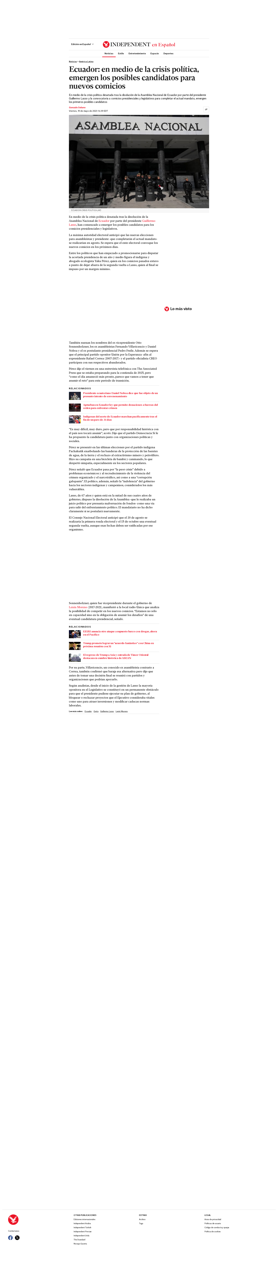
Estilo (121, 53)
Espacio (154, 53)
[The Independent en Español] (139, 44)
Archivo (142, 1219)
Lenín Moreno (78, 607)
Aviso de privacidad (212, 1219)
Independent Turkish (82, 1228)
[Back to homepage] (41, 1219)
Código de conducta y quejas (216, 1228)
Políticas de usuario (212, 1224)
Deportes (168, 53)
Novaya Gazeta (80, 1244)
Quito (96, 711)
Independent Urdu (81, 1236)
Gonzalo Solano (77, 107)
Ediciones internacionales (84, 1219)
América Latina (86, 62)
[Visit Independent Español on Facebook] (10, 1237)
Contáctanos (13, 1231)
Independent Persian (83, 1232)
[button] (82, 44)
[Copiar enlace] (206, 109)
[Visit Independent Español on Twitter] (17, 1237)
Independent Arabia (82, 1224)
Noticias (109, 53)
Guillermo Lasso (107, 711)
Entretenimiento (137, 53)
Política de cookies (212, 1232)
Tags (141, 1224)
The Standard (79, 1240)
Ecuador (104, 221)
